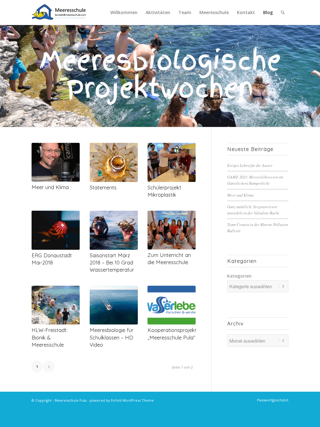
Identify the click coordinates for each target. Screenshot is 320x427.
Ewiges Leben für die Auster (249, 165)
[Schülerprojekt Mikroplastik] (172, 162)
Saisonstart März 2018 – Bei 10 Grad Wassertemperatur (112, 262)
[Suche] (282, 12)
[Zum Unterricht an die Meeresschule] (172, 230)
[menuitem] (124, 12)
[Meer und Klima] (56, 162)
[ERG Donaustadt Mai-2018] (56, 230)
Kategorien (239, 276)
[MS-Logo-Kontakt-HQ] (59, 12)
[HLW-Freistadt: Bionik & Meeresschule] (56, 305)
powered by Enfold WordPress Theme (122, 400)
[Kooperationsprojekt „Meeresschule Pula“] (172, 305)
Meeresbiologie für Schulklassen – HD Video (111, 337)
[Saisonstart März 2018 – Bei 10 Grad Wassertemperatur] (114, 230)
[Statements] (114, 162)
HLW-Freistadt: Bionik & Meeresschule (50, 337)
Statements (103, 187)
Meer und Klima (50, 187)
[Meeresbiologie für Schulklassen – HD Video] (114, 305)
